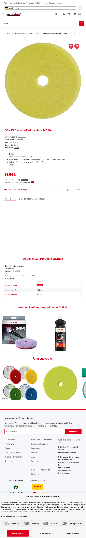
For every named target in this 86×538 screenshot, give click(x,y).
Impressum (35, 448)
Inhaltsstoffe (9, 444)
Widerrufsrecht (37, 461)
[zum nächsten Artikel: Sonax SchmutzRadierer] (79, 33)
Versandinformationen (13, 457)
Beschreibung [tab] (10, 199)
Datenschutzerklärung (45, 423)
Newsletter (8, 461)
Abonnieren (73, 431)
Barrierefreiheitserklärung (41, 444)
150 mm (39, 285)
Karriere (7, 448)
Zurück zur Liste (11, 33)
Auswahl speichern (47, 533)
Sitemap (34, 466)
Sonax (16, 145)
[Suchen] (81, 23)
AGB (33, 457)
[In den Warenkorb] (6, 40)
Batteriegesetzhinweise (40, 470)
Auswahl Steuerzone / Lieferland (17, 182)
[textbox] (40, 8)
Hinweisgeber (36, 474)
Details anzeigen (72, 533)
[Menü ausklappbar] (3, 13)
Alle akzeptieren (17, 533)
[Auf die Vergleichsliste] (71, 46)
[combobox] (40, 8)
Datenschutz (36, 452)
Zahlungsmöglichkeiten (13, 452)
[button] (64, 14)
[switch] (7, 523)
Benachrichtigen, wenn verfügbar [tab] (32, 199)
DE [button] (56, 14)
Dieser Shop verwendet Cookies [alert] (43, 496)
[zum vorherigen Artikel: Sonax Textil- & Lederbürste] (74, 33)
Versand (24, 180)
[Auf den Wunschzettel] (76, 46)
